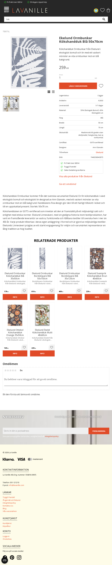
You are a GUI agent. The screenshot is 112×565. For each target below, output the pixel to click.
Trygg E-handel (9, 497)
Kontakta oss (8, 505)
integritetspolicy (52, 436)
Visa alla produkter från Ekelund (75, 176)
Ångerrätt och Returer (12, 500)
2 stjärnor (8, 370)
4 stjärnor (13, 370)
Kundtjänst (7, 523)
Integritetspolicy (9, 503)
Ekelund (99, 152)
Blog (4, 508)
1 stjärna (5, 370)
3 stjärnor (10, 370)
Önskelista (7, 539)
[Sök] (104, 19)
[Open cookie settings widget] (4, 560)
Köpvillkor (7, 526)
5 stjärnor (15, 370)
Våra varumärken (10, 511)
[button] (7, 9)
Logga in (6, 536)
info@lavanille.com (16, 485)
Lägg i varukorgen (78, 86)
